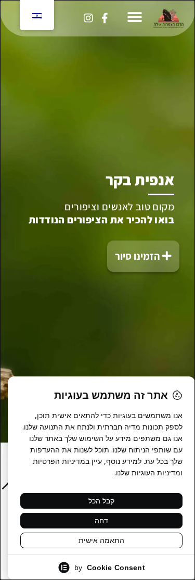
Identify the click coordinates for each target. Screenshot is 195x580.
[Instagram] (88, 18)
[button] (134, 17)
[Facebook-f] (104, 18)
